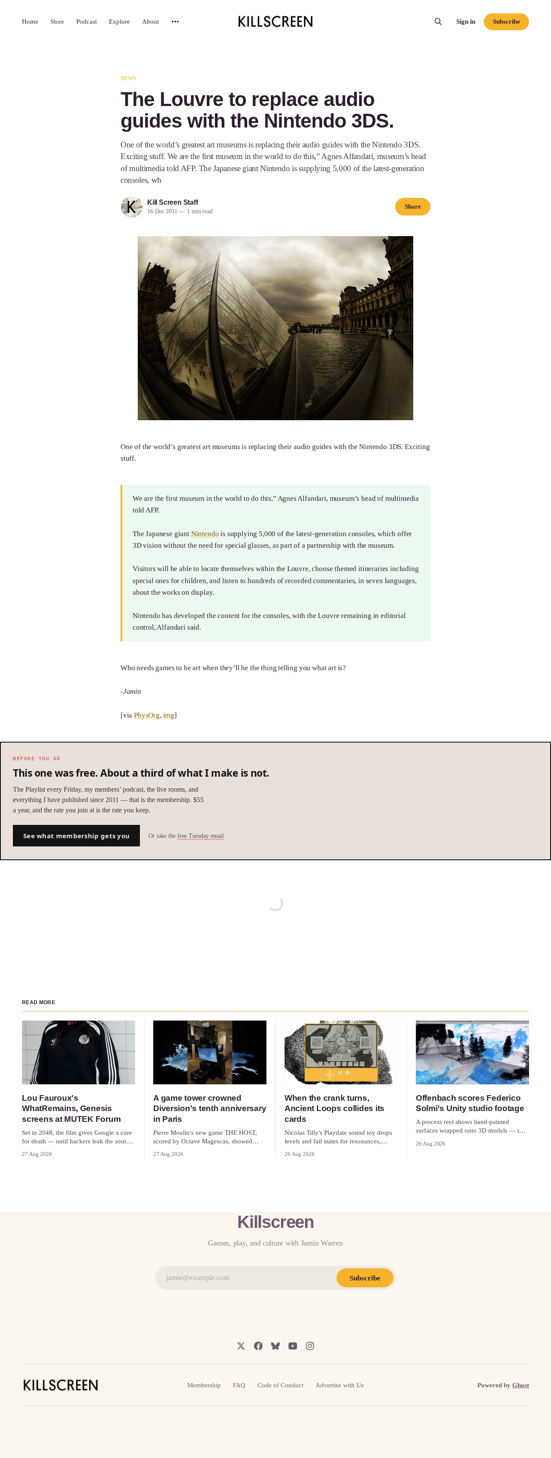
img (169, 715)
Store (57, 21)
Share (413, 206)
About (150, 21)
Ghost (520, 1385)
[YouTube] (292, 1346)
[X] (241, 1346)
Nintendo (205, 534)
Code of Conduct (280, 1385)
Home (30, 21)
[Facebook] (258, 1346)
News (128, 78)
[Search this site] (438, 21)
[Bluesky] (275, 1346)
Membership (204, 1385)
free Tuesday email (200, 836)
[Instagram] (310, 1346)
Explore (119, 21)
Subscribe (506, 21)
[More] (175, 21)
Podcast (86, 21)
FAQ (239, 1385)
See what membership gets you (76, 835)
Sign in (465, 21)
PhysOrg (147, 715)
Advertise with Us (340, 1385)
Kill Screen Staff (172, 202)
